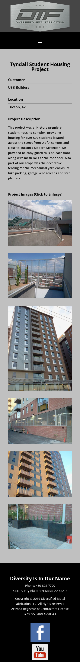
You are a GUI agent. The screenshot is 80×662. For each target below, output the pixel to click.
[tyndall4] (40, 443)
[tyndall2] (40, 297)
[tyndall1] (40, 244)
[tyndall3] (40, 390)
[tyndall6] (40, 548)
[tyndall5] (40, 496)
